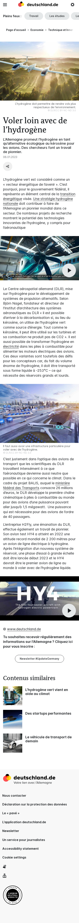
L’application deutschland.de (24, 822)
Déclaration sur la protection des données (34, 804)
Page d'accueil (16, 29)
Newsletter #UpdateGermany (39, 658)
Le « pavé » (11, 813)
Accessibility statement (20, 848)
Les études (57, 16)
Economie (37, 29)
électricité (11, 346)
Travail (33, 16)
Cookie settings (14, 857)
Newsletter (10, 831)
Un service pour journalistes (23, 840)
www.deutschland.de (24, 629)
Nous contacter (14, 795)
